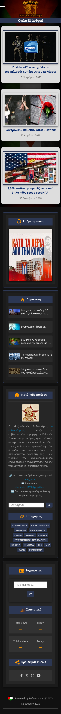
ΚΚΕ (39, 544)
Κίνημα (29, 544)
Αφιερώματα (37, 530)
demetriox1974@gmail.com (30, 487)
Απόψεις (21, 530)
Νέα (47, 544)
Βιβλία (18, 535)
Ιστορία (15, 544)
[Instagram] (32, 675)
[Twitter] (26, 675)
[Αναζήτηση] (49, 505)
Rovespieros (19, 525)
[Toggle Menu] (2, 7)
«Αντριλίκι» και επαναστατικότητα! (30, 130)
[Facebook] (22, 675)
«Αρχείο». (30, 479)
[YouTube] (38, 675)
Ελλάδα (42, 535)
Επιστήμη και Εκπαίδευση (30, 540)
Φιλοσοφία (36, 549)
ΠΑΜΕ (21, 549)
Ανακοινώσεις (40, 525)
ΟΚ (30, 594)
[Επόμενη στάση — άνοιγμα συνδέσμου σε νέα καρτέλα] (30, 255)
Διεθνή (30, 535)
